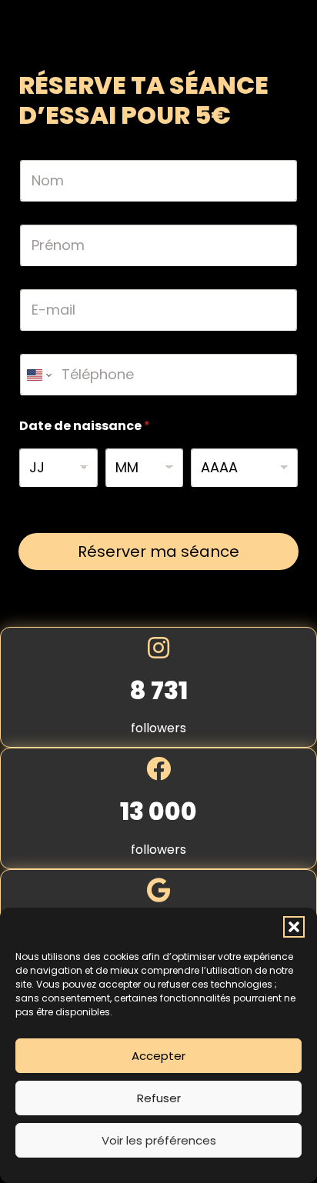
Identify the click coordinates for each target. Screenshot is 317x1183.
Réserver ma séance (158, 551)
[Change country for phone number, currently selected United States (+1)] (38, 374)
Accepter (158, 1056)
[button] (294, 927)
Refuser (159, 1098)
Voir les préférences (159, 1140)
